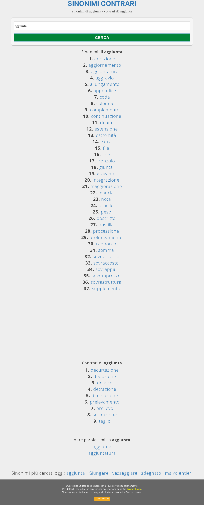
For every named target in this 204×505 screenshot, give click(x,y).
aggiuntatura (105, 71)
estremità (106, 135)
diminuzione (104, 395)
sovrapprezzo (106, 276)
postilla (106, 224)
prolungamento (106, 237)
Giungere (99, 473)
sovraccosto (106, 263)
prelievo (104, 408)
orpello (106, 205)
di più (106, 122)
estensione (106, 129)
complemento (105, 110)
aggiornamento (104, 65)
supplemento (106, 288)
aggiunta (102, 447)
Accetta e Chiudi (102, 499)
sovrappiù (106, 269)
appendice (105, 90)
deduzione (104, 376)
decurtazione (105, 370)
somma (106, 250)
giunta (106, 167)
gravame (106, 173)
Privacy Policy (134, 488)
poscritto (106, 218)
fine (106, 154)
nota (106, 199)
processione (106, 231)
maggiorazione (106, 186)
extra (106, 141)
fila (106, 148)
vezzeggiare (124, 473)
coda (105, 97)
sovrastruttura (106, 282)
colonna (104, 103)
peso (106, 212)
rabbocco (106, 244)
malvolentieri (179, 473)
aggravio (105, 78)
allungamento (105, 84)
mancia (106, 193)
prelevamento (105, 402)
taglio (105, 421)
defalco (105, 383)
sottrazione (105, 414)
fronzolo (106, 161)
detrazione (104, 389)
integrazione (106, 180)
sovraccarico (106, 256)
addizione (104, 59)
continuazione (106, 116)
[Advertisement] (102, 333)
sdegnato (151, 473)
